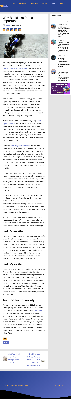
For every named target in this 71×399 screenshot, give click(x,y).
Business (44, 3)
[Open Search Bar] (38, 8)
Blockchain (34, 3)
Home (13, 3)
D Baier (8, 25)
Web (53, 3)
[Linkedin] (55, 385)
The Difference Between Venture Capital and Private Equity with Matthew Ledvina (33, 359)
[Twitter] (59, 385)
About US (27, 385)
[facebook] (4, 29)
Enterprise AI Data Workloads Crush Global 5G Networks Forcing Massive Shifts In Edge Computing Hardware (63, 47)
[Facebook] (63, 385)
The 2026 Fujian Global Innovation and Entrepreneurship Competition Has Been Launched (63, 76)
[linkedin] (15, 29)
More (61, 3)
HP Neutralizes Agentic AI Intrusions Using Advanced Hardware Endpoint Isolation (64, 62)
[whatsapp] (7, 29)
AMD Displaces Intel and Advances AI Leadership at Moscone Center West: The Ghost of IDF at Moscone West (64, 31)
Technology (22, 3)
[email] (19, 29)
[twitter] (11, 29)
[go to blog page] (67, 21)
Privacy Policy (19, 385)
